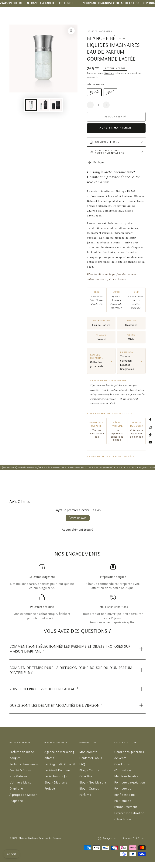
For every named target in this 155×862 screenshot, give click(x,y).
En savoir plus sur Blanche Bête (116, 456)
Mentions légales (126, 776)
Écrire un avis (77, 518)
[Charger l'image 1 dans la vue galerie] (31, 105)
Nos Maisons (18, 776)
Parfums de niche (21, 752)
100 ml (96, 93)
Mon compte (88, 752)
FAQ (82, 764)
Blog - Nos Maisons (93, 782)
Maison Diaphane (28, 838)
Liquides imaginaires (99, 31)
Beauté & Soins (20, 770)
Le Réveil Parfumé (57, 770)
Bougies (14, 758)
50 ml (111, 93)
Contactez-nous (90, 758)
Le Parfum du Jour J (57, 776)
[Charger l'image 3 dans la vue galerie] (56, 105)
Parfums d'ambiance (23, 764)
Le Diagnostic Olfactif (59, 764)
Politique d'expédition (129, 782)
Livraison (109, 73)
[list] (77, 594)
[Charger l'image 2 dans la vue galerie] (43, 105)
